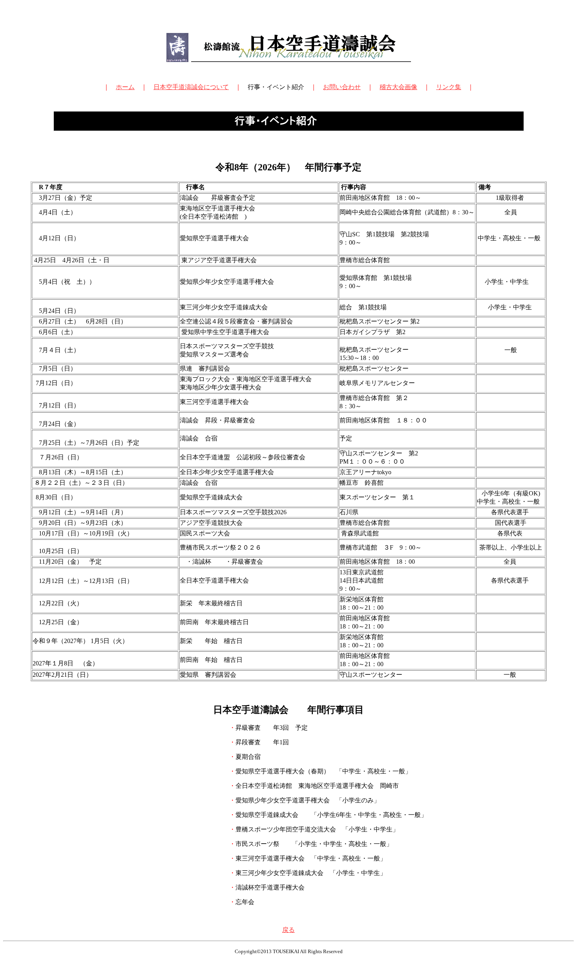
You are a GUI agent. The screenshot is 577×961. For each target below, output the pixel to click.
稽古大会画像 (398, 87)
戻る (288, 929)
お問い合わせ (342, 87)
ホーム (125, 87)
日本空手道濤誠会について (191, 87)
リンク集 (448, 87)
